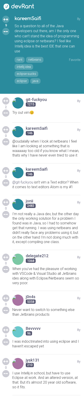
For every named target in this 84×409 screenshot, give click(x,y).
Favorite (74, 60)
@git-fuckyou (22, 182)
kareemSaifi (28, 18)
